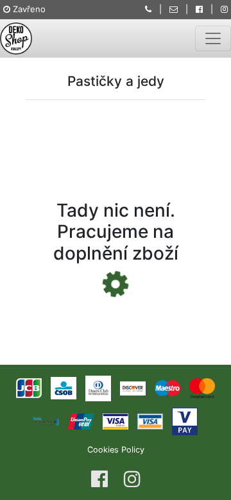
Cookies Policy (115, 449)
